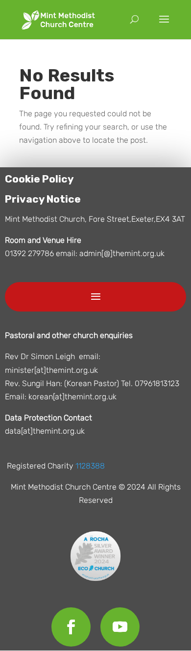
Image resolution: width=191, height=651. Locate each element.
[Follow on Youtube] (120, 627)
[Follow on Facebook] (71, 627)
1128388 (90, 465)
